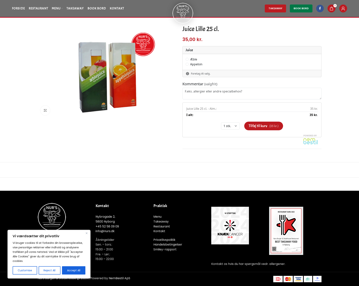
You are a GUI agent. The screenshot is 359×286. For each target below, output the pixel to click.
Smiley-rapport (165, 249)
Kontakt (159, 231)
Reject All (49, 270)
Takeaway (161, 221)
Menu (157, 216)
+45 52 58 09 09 (107, 226)
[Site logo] (182, 13)
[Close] (86, 233)
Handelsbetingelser (167, 244)
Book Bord (301, 8)
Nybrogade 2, (105, 216)
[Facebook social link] (320, 8)
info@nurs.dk (105, 231)
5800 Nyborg (105, 221)
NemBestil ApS (119, 278)
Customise (25, 270)
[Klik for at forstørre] (45, 110)
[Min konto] (343, 8)
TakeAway (275, 8)
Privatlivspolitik (164, 240)
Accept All (73, 270)
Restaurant (161, 226)
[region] (49, 254)
